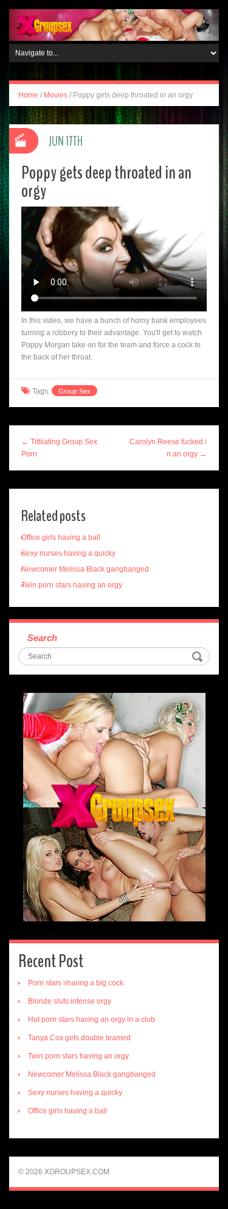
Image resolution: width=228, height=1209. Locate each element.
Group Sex (74, 391)
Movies (55, 95)
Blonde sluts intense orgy (69, 1001)
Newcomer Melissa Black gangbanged (85, 569)
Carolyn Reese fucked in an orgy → (168, 448)
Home (28, 95)
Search (42, 638)
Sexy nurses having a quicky (68, 553)
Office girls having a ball (60, 537)
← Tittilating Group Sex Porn (59, 448)
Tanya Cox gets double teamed (79, 1038)
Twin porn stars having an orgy (71, 585)
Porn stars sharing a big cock (75, 983)
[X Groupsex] (114, 24)
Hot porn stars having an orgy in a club (91, 1019)
